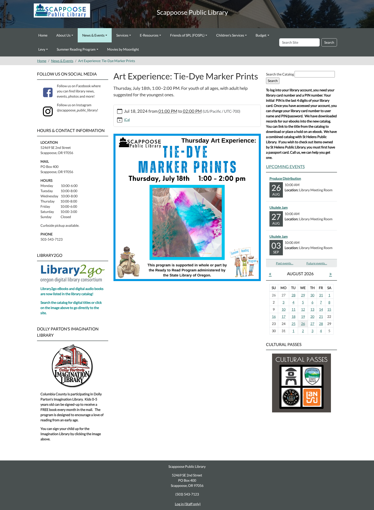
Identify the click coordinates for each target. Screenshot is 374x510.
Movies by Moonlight (123, 49)
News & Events (93, 35)
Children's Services (230, 35)
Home (42, 35)
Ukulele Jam (278, 207)
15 (329, 309)
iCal (127, 119)
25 (293, 324)
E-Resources (149, 35)
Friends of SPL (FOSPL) (187, 35)
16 (274, 316)
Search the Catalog (280, 74)
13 (312, 309)
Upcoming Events (285, 166)
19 (303, 316)
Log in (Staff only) (188, 504)
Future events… (316, 263)
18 (293, 316)
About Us (63, 35)
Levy (41, 49)
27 (312, 324)
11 (293, 309)
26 (303, 324)
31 (321, 295)
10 (283, 309)
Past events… (284, 263)
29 (303, 295)
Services (122, 35)
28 (293, 295)
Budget (261, 35)
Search (329, 42)
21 (321, 316)
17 (283, 316)
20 (312, 316)
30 (312, 295)
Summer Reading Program (76, 49)
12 (303, 309)
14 (321, 309)
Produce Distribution (285, 178)
